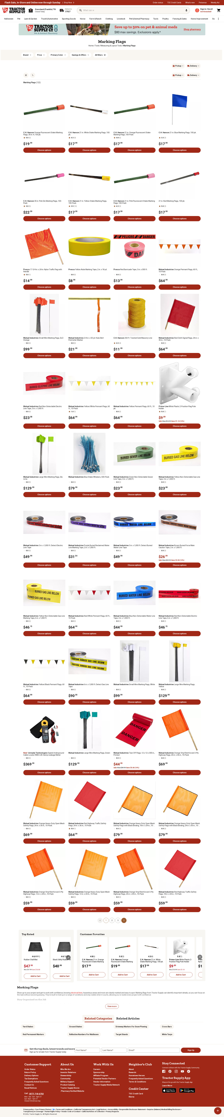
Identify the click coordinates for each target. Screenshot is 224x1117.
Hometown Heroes (137, 1075)
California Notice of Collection (93, 1111)
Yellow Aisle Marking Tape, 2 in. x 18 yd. (87, 269)
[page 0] (100, 920)
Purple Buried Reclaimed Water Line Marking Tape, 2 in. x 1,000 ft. (88, 546)
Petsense (203, 3)
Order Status (29, 1069)
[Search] (80, 10)
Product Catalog (67, 1085)
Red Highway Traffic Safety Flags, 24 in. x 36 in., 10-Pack (87, 824)
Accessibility (113, 1109)
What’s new (190, 3)
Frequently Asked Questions (36, 1082)
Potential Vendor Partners (104, 1079)
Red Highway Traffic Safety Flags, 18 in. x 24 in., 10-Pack (177, 893)
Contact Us (29, 1085)
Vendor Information (101, 1082)
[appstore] (169, 1090)
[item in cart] (219, 10)
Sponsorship (98, 1072)
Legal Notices (101, 1109)
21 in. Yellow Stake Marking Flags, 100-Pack (87, 202)
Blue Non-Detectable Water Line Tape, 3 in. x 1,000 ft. (134, 617)
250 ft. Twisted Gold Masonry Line (133, 338)
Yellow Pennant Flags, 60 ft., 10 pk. (134, 407)
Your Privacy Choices (43, 1109)
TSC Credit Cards (174, 3)
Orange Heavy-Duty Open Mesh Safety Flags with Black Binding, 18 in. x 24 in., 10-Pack (134, 824)
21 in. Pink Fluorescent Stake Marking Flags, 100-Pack (134, 202)
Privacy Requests (112, 1111)
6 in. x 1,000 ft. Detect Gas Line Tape (88, 685)
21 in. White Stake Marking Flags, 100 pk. (89, 133)
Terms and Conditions (64, 1109)
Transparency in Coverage (33, 1111)
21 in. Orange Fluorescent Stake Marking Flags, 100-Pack (132, 133)
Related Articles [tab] (128, 1018)
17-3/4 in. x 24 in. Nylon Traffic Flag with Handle (42, 270)
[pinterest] (170, 1071)
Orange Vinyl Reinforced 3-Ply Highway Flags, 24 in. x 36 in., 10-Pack (179, 754)
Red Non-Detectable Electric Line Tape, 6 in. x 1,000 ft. (178, 617)
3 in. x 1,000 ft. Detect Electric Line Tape (43, 546)
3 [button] (117, 920)
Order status (158, 3)
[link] (91, 46)
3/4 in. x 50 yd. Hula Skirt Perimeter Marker (86, 339)
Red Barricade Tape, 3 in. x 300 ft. (130, 269)
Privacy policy (28, 1109)
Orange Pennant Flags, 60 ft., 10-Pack (178, 270)
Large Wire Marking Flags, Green (89, 753)
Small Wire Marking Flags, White (134, 684)
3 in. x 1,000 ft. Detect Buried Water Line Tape (133, 546)
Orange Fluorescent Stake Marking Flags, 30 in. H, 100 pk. (43, 133)
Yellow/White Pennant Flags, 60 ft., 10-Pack (89, 407)
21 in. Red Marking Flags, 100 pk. (172, 201)
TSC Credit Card (136, 1094)
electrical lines (76, 993)
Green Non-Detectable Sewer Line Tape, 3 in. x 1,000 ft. (133, 478)
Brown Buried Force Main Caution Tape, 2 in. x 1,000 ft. (177, 546)
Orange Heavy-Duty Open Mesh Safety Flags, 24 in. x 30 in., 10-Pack (44, 824)
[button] (73, 2)
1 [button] (106, 920)
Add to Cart (35, 976)
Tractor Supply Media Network (106, 1085)
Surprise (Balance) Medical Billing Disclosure (163, 1109)
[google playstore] (187, 1090)
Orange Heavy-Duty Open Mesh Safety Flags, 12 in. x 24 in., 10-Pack (89, 893)
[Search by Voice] (186, 10)
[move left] (24, 957)
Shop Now (68, 3)
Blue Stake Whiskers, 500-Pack (88, 477)
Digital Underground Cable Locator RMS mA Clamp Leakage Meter (43, 754)
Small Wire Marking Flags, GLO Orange (43, 339)
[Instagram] (176, 1071)
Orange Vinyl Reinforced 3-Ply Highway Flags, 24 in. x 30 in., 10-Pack (133, 893)
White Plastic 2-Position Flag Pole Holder (177, 407)
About (131, 1069)
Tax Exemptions (31, 1079)
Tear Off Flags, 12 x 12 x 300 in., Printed (134, 754)
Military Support (67, 1082)
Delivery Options (31, 1075)
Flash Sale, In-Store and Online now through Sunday (32, 2)
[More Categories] (218, 19)
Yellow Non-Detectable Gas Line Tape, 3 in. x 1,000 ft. (179, 478)
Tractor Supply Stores (69, 1088)
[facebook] (163, 1071)
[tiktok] (188, 1071)
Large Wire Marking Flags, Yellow (177, 685)
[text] (129, 46)
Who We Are (65, 1069)
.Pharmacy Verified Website (72, 1091)
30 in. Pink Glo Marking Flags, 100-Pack (42, 202)
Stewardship (65, 1075)
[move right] (68, 957)
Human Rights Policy (52, 1111)
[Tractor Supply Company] (13, 10)
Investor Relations (68, 1072)
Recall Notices (30, 1088)
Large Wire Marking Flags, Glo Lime (43, 478)
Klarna (131, 1097)
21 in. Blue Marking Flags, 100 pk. (177, 132)
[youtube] (182, 1071)
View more (112, 1006)
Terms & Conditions (137, 1082)
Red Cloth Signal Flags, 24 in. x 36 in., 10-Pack (179, 339)
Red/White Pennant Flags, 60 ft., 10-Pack (89, 617)
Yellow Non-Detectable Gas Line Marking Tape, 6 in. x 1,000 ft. (44, 617)
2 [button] (112, 920)
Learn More (167, 1086)
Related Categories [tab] (98, 1018)
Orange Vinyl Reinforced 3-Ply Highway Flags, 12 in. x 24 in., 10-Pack (43, 893)
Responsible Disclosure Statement (132, 1109)
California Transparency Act (84, 1109)
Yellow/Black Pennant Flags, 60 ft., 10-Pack (43, 685)
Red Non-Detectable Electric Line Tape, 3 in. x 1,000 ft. (42, 407)
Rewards (132, 1072)
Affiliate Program (100, 1075)
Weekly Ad (215, 3)
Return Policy (30, 1072)
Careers (96, 1069)
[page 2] (124, 920)
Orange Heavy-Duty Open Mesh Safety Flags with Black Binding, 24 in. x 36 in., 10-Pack (179, 824)
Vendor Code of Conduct (70, 1111)
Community (65, 1079)
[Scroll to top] (217, 1110)
